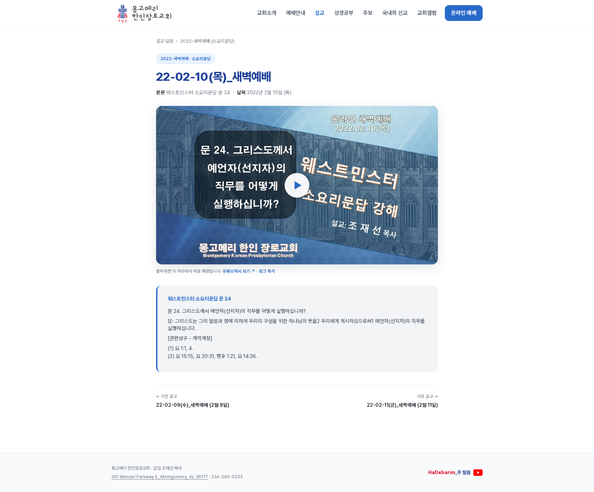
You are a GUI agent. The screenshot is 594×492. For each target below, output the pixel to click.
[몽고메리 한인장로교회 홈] (144, 13)
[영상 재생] (297, 185)
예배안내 (295, 13)
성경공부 (343, 13)
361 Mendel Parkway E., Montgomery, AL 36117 (159, 476)
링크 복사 (267, 271)
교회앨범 (427, 13)
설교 (319, 13)
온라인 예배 (463, 13)
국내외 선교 (395, 13)
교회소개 (266, 13)
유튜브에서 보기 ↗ (239, 271)
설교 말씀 (165, 41)
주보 (368, 13)
